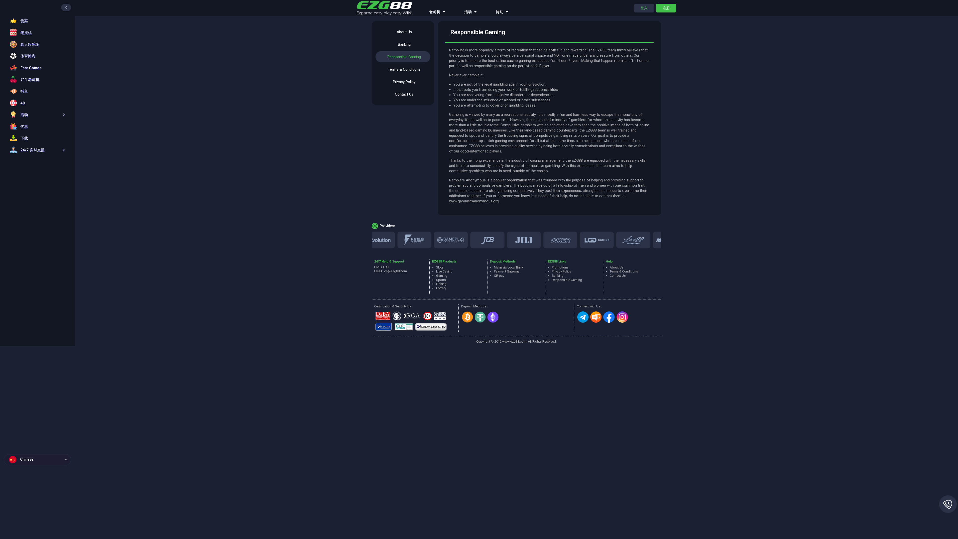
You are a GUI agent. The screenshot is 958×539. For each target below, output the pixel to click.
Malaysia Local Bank (508, 267)
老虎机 (434, 12)
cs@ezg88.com (395, 271)
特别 (499, 12)
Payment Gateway (506, 271)
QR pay (499, 275)
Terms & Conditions (404, 69)
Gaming (441, 275)
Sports (441, 280)
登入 (644, 8)
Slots (440, 267)
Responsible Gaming (404, 57)
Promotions (560, 267)
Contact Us (404, 94)
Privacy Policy (404, 82)
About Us (404, 32)
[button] (36, 115)
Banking (404, 44)
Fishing (441, 284)
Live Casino (444, 271)
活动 (468, 12)
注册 (666, 8)
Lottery (441, 288)
